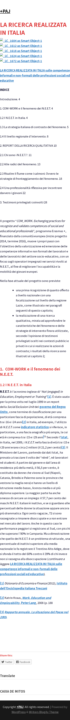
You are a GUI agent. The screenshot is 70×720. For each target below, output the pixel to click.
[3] (63, 447)
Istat (64, 437)
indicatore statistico (35, 427)
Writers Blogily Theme (44, 712)
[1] (49, 396)
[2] (24, 422)
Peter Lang (28, 603)
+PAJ (5, 11)
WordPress (19, 712)
